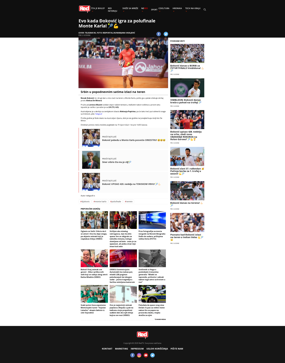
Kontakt (107, 348)
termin (128, 201)
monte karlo (100, 201)
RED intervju (112, 9)
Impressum (137, 348)
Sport (154, 9)
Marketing (121, 348)
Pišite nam (177, 348)
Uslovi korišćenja (157, 348)
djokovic (85, 201)
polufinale (115, 201)
